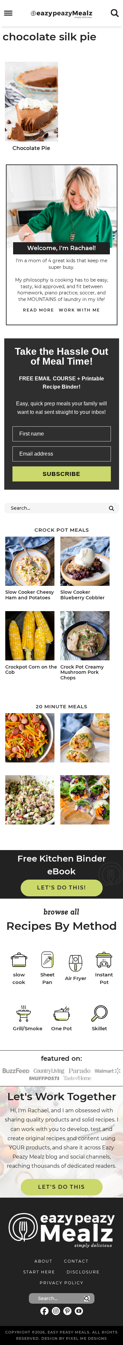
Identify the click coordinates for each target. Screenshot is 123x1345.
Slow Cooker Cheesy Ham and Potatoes (29, 595)
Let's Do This (61, 1187)
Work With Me (79, 310)
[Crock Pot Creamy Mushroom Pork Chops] (86, 637)
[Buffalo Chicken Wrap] (86, 739)
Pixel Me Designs (86, 1338)
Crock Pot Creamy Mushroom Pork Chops (82, 672)
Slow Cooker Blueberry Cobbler (82, 595)
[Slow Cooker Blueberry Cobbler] (86, 562)
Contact (76, 1261)
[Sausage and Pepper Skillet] (31, 739)
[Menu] (8, 13)
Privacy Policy (62, 1282)
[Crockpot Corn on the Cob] (31, 637)
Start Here (39, 1272)
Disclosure (83, 1272)
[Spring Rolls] (86, 801)
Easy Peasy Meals (61, 14)
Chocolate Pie (31, 148)
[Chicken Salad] (31, 801)
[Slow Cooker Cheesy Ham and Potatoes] (31, 562)
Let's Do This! (61, 888)
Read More (38, 310)
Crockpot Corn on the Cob (31, 669)
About (43, 1261)
